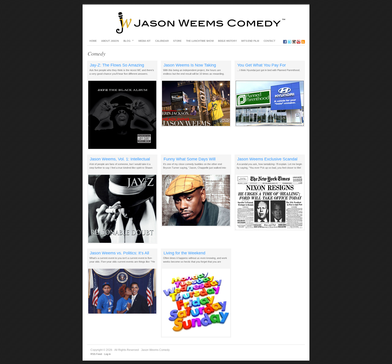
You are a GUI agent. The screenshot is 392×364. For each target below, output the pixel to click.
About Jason (110, 40)
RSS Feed (96, 354)
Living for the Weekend (184, 253)
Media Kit (144, 40)
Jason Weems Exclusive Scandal (267, 159)
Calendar (162, 40)
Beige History (227, 40)
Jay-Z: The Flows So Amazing (117, 65)
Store (177, 40)
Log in (107, 354)
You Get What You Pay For (261, 65)
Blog (126, 40)
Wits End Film (250, 40)
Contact (269, 40)
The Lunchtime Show (200, 40)
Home (93, 40)
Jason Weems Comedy (196, 22)
